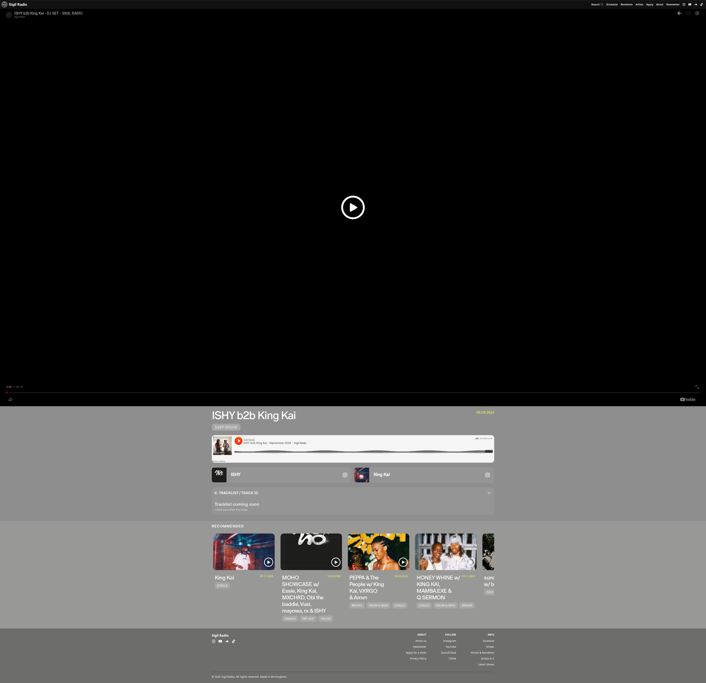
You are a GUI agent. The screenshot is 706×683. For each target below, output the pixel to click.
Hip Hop (308, 619)
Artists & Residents (482, 652)
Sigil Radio (18, 4)
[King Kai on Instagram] (487, 475)
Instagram (449, 641)
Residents (627, 4)
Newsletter (673, 4)
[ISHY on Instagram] (345, 475)
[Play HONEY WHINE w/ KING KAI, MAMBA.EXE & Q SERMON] (470, 562)
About (659, 4)
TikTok (452, 658)
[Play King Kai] (268, 562)
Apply (649, 4)
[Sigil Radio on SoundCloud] (695, 4)
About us (420, 641)
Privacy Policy (418, 658)
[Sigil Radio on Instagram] (683, 4)
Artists (639, 4)
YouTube (451, 646)
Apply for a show (416, 652)
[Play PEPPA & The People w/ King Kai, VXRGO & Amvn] (403, 562)
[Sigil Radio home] (4, 4)
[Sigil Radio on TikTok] (701, 4)
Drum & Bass (378, 605)
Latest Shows (486, 664)
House (326, 619)
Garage (290, 619)
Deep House (226, 427)
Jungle (222, 586)
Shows (490, 646)
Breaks (357, 605)
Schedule (612, 4)
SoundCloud (448, 652)
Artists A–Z (487, 658)
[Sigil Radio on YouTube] (689, 4)
